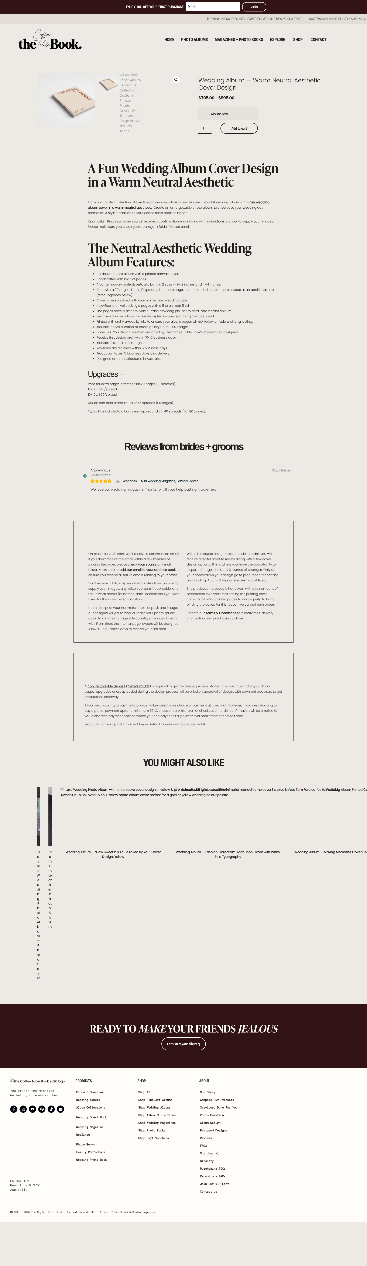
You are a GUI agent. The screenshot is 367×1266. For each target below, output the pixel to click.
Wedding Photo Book (91, 1160)
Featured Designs (213, 1130)
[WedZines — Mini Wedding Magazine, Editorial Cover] (118, 481)
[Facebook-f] (13, 1109)
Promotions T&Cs (213, 1176)
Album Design (210, 1123)
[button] (176, 80)
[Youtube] (32, 1109)
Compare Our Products (217, 1100)
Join (254, 7)
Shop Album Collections (157, 1115)
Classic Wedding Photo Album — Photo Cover (38, 915)
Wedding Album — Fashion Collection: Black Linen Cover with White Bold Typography (228, 854)
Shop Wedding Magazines (157, 1123)
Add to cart (239, 128)
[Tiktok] (51, 1109)
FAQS (203, 1146)
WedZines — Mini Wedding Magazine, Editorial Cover (160, 481)
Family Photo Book (90, 1152)
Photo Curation (212, 1115)
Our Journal (209, 1153)
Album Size (219, 114)
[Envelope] (60, 1109)
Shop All (145, 1092)
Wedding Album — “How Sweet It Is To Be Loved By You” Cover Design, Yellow (113, 854)
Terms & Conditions (221, 613)
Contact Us (208, 1191)
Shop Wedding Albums (154, 1107)
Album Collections (90, 1107)
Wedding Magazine (89, 1127)
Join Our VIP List (214, 1184)
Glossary (207, 1161)
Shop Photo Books (151, 1130)
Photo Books (85, 1144)
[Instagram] (23, 1109)
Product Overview (89, 1092)
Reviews (206, 1138)
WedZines (83, 1135)
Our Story (207, 1092)
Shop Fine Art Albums (155, 1100)
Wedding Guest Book (91, 1117)
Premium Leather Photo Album (50, 889)
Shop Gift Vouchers (153, 1138)
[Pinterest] (41, 1109)
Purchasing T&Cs (213, 1168)
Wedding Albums (88, 1100)
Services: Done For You (218, 1107)
